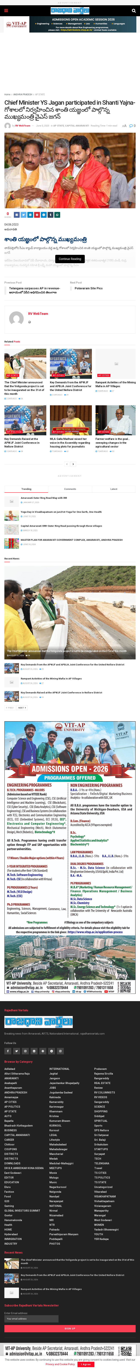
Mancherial (56, 1154)
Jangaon (54, 1078)
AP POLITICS (14, 432)
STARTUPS (101, 1149)
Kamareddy (56, 1102)
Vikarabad (100, 1191)
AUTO (7, 1116)
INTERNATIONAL (59, 1068)
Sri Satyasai (101, 1135)
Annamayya (11, 1097)
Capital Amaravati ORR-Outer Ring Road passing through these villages (61, 526)
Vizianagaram (102, 1206)
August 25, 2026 (16, 656)
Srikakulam (101, 1144)
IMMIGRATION (13, 1239)
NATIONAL (55, 1206)
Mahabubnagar (58, 1149)
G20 (6, 1201)
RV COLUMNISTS (104, 1092)
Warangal (100, 1215)
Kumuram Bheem (59, 1120)
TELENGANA (101, 1163)
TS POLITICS (102, 1177)
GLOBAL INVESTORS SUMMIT (22, 1210)
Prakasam (100, 1068)
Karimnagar (56, 1106)
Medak (53, 1158)
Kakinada (55, 1097)
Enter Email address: (16, 1313)
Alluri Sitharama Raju (17, 1073)
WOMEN (99, 1224)
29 (67, 395)
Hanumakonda (13, 1220)
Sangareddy (101, 1102)
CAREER (9, 1139)
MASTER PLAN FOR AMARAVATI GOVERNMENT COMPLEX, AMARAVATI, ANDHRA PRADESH (72, 540)
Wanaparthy (101, 1210)
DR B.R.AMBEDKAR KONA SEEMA (24, 1168)
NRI (51, 1220)
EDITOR (9, 1177)
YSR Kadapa (101, 1239)
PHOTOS (54, 1243)
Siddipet (99, 1116)
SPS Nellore (101, 1130)
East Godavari (12, 1172)
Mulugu (54, 1177)
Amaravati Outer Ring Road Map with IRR (44, 498)
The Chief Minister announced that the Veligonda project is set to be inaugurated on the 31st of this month (67, 651)
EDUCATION (11, 1182)
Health (8, 1224)
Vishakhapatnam (104, 1201)
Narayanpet (56, 1201)
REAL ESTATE (102, 1083)
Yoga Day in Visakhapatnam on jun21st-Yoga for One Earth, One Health (61, 512)
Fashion (9, 1191)
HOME (8, 1229)
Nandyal (54, 1196)
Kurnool (54, 1130)
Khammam (56, 1111)
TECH (97, 1158)
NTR (52, 1224)
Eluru (7, 1187)
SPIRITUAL (101, 1120)
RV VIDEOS (100, 1097)
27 (113, 391)
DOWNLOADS (12, 1163)
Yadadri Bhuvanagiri (106, 1229)
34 (21, 399)
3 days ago (102, 391)
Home (7, 94)
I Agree (86, 1364)
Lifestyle (54, 1139)
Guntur (8, 1215)
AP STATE (40, 94)
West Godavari (103, 1220)
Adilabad (9, 1068)
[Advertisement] (70, 59)
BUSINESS (10, 1130)
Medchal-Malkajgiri (61, 1163)
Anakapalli (10, 1083)
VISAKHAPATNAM (105, 1196)
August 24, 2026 (30, 683)
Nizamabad (56, 1215)
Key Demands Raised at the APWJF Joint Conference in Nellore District (22, 442)
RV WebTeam (22, 125)
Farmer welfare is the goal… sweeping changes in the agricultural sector (113, 442)
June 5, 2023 (42, 125)
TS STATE (100, 1182)
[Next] (73, 464)
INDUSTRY (10, 1243)
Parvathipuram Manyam (63, 1234)
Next (21, 708)
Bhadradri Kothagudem (18, 1125)
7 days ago (57, 451)
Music (53, 1182)
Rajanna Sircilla (103, 1073)
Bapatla (8, 1120)
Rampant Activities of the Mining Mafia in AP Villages (51, 678)
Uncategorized (103, 1187)
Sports (98, 1125)
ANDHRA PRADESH (22, 94)
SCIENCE (99, 1106)
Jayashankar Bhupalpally (64, 1083)
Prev (10, 708)
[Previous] (67, 464)
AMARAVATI (11, 1078)
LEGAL (53, 1135)
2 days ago (11, 399)
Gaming (9, 1206)
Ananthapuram (13, 1087)
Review (98, 1087)
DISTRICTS (11, 1154)
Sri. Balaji (100, 1139)
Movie (53, 1172)
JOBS (52, 1087)
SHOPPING (101, 1111)
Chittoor (9, 1144)
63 (67, 451)
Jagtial (53, 1073)
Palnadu (54, 1229)
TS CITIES (100, 1172)
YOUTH (98, 1234)
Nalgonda (55, 1191)
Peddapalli (56, 1239)
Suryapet (99, 1154)
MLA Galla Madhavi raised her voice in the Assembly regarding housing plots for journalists (70, 442)
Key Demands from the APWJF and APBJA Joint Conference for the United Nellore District (70, 386)
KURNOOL (55, 1125)
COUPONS (10, 1149)
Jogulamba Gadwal (61, 1092)
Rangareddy (101, 1078)
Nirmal (53, 1210)
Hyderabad (11, 1234)
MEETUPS (55, 1168)
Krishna (54, 1116)
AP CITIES (58, 375)
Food (7, 1196)
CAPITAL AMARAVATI (77, 125)
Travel (98, 1168)
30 (113, 451)
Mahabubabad (58, 1144)
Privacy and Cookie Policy (60, 1364)
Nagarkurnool (57, 1187)
